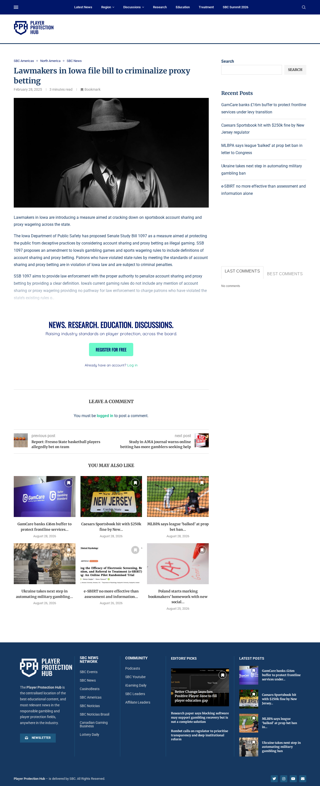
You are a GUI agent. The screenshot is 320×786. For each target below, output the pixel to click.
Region (106, 7)
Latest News (83, 7)
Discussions (132, 7)
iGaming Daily (135, 685)
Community (136, 658)
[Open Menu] (16, 7)
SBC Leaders (135, 694)
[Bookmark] (68, 483)
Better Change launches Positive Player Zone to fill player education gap (196, 696)
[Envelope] (302, 778)
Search (227, 61)
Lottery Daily (89, 734)
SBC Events (89, 672)
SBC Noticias (90, 706)
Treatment (206, 7)
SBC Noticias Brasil (94, 714)
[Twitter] (274, 778)
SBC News (88, 680)
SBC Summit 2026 (235, 7)
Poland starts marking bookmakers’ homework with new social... (178, 596)
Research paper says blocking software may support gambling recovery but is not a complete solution (200, 717)
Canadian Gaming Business (94, 724)
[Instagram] (283, 778)
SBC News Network (89, 660)
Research (160, 7)
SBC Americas (91, 697)
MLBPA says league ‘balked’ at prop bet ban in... (279, 723)
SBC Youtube (135, 677)
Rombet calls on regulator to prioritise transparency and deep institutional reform (199, 735)
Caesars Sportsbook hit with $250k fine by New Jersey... (279, 699)
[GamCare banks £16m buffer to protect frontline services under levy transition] (45, 496)
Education (183, 7)
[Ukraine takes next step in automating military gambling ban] (45, 563)
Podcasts (132, 668)
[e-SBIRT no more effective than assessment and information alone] (111, 563)
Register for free (111, 349)
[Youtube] (293, 778)
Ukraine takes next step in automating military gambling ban (281, 747)
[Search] (303, 7)
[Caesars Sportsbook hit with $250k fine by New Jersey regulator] (111, 496)
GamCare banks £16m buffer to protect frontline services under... (281, 675)
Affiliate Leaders (137, 702)
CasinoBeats (90, 689)
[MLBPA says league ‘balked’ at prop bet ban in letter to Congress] (178, 496)
